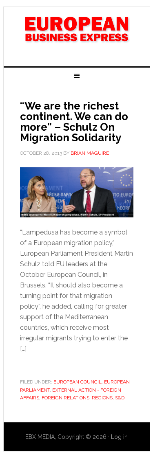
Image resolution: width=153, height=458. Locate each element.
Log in (119, 437)
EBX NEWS (77, 33)
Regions (102, 398)
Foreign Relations (65, 398)
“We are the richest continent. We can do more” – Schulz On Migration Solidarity (74, 122)
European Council (77, 382)
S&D (119, 398)
